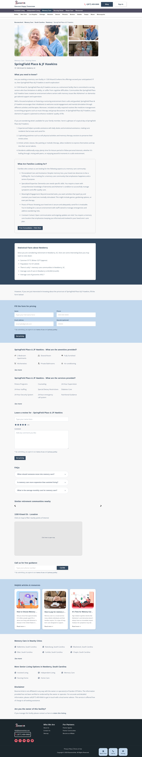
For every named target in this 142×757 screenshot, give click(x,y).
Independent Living (33, 10)
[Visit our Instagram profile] (20, 740)
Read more (20, 626)
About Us (46, 728)
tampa (86, 14)
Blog (107, 4)
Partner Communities (69, 730)
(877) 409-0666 (23, 734)
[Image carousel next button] (100, 506)
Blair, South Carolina (24, 652)
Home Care (69, 10)
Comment (17, 429)
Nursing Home (58, 10)
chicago (42, 14)
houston (50, 14)
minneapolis (101, 14)
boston (72, 14)
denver (57, 14)
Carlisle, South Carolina (53, 652)
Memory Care (46, 10)
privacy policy (52, 329)
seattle (79, 14)
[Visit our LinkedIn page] (32, 740)
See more (18, 370)
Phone (59, 311)
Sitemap (45, 733)
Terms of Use (78, 749)
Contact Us (46, 730)
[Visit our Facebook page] (28, 740)
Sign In (120, 4)
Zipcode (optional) (63, 320)
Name (16, 311)
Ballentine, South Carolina (27, 647)
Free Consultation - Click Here (30, 228)
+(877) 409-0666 (92, 4)
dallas (16, 14)
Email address (19, 320)
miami (93, 14)
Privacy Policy (68, 749)
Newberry (49, 22)
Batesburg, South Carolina (55, 647)
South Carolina (40, 22)
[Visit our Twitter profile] (24, 740)
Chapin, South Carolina (81, 652)
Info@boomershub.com (22, 730)
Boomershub (18, 22)
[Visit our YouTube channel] (16, 740)
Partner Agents (67, 728)
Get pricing (20, 336)
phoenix (65, 14)
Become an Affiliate (68, 733)
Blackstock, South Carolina (83, 647)
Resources (79, 10)
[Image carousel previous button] (15, 506)
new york (24, 14)
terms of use (40, 329)
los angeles (33, 14)
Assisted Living (19, 10)
